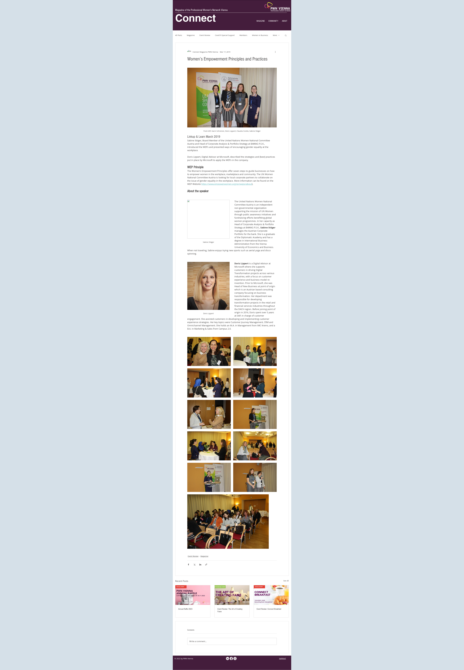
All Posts (178, 35)
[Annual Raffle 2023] (192, 595)
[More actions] (275, 51)
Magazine (191, 35)
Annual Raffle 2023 (185, 609)
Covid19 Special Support (225, 35)
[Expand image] (209, 351)
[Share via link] (206, 564)
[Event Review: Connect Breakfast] (271, 595)
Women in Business (260, 35)
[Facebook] (231, 658)
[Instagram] (235, 658)
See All (286, 581)
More (275, 35)
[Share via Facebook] (188, 564)
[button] (286, 35)
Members (243, 35)
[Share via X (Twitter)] (194, 564)
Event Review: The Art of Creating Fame (230, 610)
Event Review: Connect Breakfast (269, 609)
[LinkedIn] (227, 658)
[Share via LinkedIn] (200, 564)
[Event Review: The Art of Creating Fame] (232, 595)
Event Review (204, 35)
